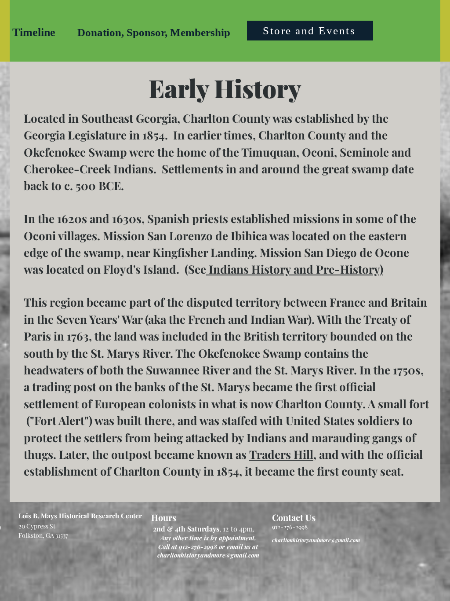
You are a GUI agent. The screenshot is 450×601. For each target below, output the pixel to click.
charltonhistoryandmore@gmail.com (208, 555)
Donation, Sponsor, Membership (153, 32)
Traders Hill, (282, 454)
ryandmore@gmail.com (332, 539)
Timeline (33, 32)
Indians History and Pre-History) (294, 269)
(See (195, 269)
